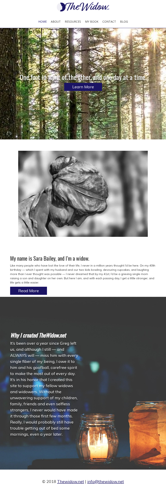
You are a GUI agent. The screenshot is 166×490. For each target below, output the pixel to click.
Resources (73, 21)
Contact (109, 21)
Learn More (83, 86)
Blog (124, 21)
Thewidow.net (70, 481)
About (56, 21)
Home (42, 21)
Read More (28, 290)
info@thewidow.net (105, 481)
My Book (91, 21)
